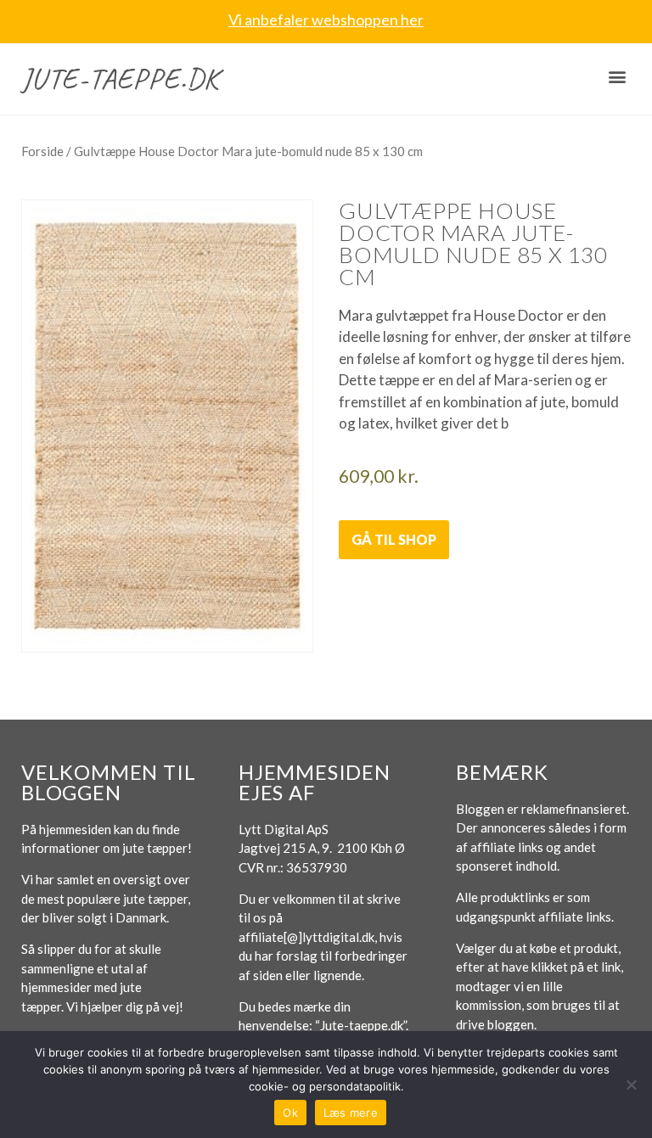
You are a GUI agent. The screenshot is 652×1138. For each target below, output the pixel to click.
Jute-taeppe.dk (120, 78)
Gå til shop (393, 539)
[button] (617, 77)
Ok (290, 1112)
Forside (42, 151)
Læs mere (350, 1112)
